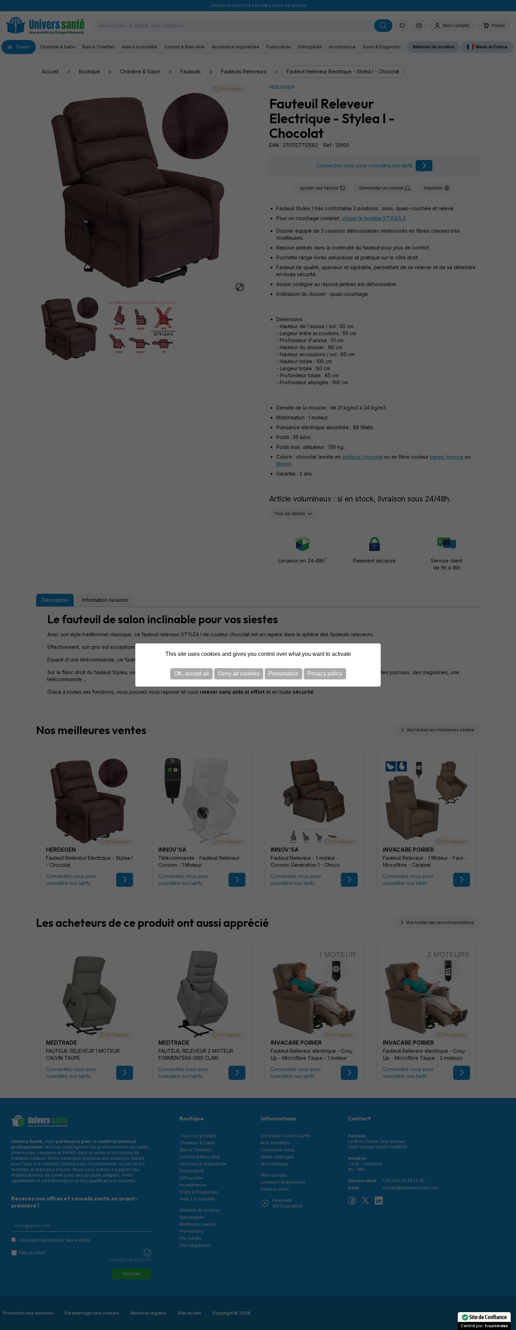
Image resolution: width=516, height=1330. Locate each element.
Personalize (283, 674)
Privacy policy (324, 674)
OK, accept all (191, 674)
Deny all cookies (238, 674)
